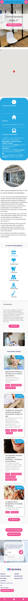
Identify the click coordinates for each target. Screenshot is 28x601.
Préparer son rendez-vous (6, 583)
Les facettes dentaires (11, 479)
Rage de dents (15, 512)
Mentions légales (4, 587)
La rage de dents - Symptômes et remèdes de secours (14, 504)
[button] (14, 71)
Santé (21, 430)
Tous (8, 430)
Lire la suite (14, 326)
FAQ (1, 585)
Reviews (16, 574)
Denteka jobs (18, 578)
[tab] (14, 254)
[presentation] (14, 254)
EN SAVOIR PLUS (14, 519)
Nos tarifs (3, 578)
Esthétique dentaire (11, 476)
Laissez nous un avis (14, 534)
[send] (21, 552)
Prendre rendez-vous (14, 24)
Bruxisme (14, 430)
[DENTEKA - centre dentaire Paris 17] (14, 569)
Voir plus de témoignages (14, 530)
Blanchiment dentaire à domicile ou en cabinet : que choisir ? (14, 374)
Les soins (3, 580)
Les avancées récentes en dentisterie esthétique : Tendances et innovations (13, 458)
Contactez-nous (5, 576)
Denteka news (18, 576)
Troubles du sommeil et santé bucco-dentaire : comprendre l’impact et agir (14, 413)
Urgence (23, 599)
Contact (4, 599)
